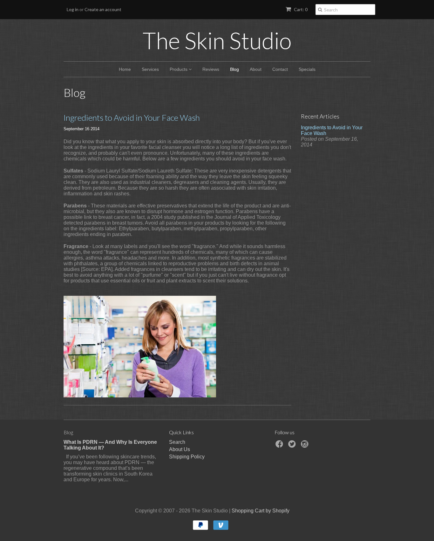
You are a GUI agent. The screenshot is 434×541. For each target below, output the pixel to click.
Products (179, 69)
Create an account (103, 9)
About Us (179, 449)
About (255, 69)
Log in (72, 9)
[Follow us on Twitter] (293, 445)
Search (177, 442)
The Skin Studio (217, 40)
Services (150, 69)
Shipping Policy (187, 456)
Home (125, 69)
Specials (307, 69)
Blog (234, 69)
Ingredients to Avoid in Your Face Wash (132, 117)
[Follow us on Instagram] (305, 445)
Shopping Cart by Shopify (260, 510)
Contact (280, 69)
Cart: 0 (300, 9)
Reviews (210, 69)
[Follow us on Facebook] (280, 445)
